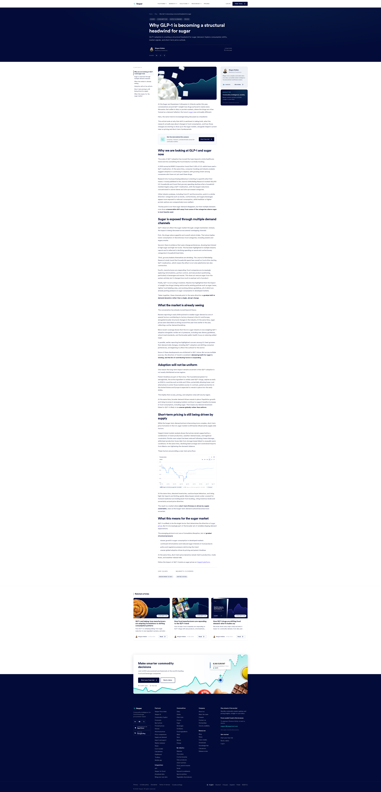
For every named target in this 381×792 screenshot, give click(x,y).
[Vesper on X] (144, 721)
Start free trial (205, 139)
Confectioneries (182, 757)
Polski (238, 785)
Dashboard (158, 754)
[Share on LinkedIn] (156, 55)
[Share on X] (160, 55)
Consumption (162, 19)
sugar (191, 112)
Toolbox (157, 757)
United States (182, 576)
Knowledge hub (203, 745)
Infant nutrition (181, 763)
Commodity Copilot (161, 717)
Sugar (152, 19)
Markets (172, 3)
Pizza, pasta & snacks (183, 765)
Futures (157, 728)
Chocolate (180, 754)
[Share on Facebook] (164, 55)
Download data (159, 774)
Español (232, 785)
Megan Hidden (160, 48)
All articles (238, 84)
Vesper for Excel (160, 771)
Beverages (180, 726)
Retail (178, 768)
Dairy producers (182, 760)
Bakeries (179, 751)
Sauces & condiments (183, 771)
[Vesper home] (137, 4)
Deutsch (218, 785)
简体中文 (245, 785)
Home (150, 14)
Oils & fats (180, 717)
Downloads (202, 742)
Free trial (239, 3)
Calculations (159, 751)
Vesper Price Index (161, 711)
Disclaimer (154, 784)
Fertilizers (180, 728)
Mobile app (158, 760)
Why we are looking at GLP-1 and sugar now (143, 73)
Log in (228, 3)
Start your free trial (147, 680)
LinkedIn (227, 84)
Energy (179, 743)
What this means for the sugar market (142, 95)
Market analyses (160, 743)
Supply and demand (161, 737)
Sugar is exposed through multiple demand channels (142, 77)
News (156, 746)
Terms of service (164, 784)
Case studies (203, 740)
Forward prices (159, 726)
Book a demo (168, 680)
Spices (179, 740)
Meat (178, 734)
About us (201, 711)
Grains (179, 714)
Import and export (160, 740)
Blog (156, 14)
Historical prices (160, 731)
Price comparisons (160, 734)
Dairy (178, 711)
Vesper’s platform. (203, 562)
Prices (187, 19)
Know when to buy (165, 576)
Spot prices (158, 723)
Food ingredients (182, 731)
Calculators (202, 748)
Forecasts (158, 720)
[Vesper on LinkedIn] (135, 721)
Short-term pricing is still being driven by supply (142, 90)
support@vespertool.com (229, 726)
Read (161, 636)
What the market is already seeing (142, 82)
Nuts (178, 737)
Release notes (203, 751)
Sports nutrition (182, 774)
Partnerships (203, 723)
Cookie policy (144, 784)
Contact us (202, 720)
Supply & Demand (176, 19)
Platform (161, 3)
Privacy (135, 784)
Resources (196, 3)
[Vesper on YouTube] (139, 721)
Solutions (184, 3)
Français (225, 785)
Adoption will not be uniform (143, 86)
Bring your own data (161, 777)
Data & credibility (204, 726)
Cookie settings (177, 785)
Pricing (206, 3)
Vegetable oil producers (184, 777)
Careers (201, 717)
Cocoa (179, 720)
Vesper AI (158, 714)
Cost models (159, 749)
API (156, 768)
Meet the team (203, 714)
